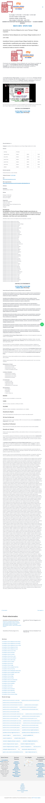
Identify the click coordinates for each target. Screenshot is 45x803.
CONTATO (22, 789)
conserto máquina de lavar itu (30, 741)
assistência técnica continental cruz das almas (11, 700)
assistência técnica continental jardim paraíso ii (11, 727)
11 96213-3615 (19, 112)
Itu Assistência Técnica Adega (7, 676)
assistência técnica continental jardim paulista (30, 727)
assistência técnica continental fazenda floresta (30, 700)
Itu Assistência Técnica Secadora (8, 652)
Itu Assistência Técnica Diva (7, 685)
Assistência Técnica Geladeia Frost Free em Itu (32, 631)
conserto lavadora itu (7, 738)
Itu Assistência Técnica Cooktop (8, 661)
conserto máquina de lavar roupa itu (10, 743)
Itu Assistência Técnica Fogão (7, 665)
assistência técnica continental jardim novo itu (28, 718)
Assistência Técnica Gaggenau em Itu (32, 621)
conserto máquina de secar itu (28, 743)
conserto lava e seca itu (19, 738)
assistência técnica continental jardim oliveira (31, 720)
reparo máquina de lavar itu (31, 752)
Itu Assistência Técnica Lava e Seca (9, 650)
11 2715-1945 (18, 111)
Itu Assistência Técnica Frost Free (8, 668)
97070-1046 (27, 26)
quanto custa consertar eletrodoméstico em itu (13, 752)
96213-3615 (17, 26)
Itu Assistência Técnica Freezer (8, 677)
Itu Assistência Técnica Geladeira (8, 683)
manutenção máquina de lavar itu (29, 749)
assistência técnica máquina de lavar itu (30, 732)
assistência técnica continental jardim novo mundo (12, 720)
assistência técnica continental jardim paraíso (30, 725)
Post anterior (4, 610)
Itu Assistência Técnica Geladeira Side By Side (11, 672)
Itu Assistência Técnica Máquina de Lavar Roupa (11, 643)
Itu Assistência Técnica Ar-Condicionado (9, 679)
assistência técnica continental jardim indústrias (31, 716)
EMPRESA (22, 785)
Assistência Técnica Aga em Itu (11, 630)
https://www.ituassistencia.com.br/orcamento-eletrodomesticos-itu (16, 183)
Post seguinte (41, 610)
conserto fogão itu (7, 735)
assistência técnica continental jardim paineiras (11, 725)
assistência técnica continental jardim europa (33, 713)
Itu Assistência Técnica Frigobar (8, 674)
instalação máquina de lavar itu (9, 749)
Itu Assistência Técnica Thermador (8, 692)
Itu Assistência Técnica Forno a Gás (8, 656)
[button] (42, 324)
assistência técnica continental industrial (10, 707)
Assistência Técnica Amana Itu (13, 621)
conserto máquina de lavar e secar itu (11, 741)
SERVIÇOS (22, 786)
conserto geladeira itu (28, 735)
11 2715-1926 (26, 111)
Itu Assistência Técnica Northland (8, 688)
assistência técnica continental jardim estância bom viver (13, 713)
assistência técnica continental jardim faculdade (11, 716)
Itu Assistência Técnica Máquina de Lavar (10, 648)
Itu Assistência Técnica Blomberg (8, 690)
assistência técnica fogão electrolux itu (11, 732)
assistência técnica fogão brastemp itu (30, 730)
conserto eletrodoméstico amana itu (9, 622)
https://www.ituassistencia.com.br (9, 179)
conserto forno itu (17, 735)
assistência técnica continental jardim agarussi (28, 707)
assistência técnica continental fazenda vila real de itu (12, 704)
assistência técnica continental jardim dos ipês (11, 709)
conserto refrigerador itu (26, 746)
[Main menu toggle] (42, 7)
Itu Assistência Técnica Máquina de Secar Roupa (11, 641)
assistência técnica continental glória (31, 704)
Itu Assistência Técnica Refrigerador (9, 681)
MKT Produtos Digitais (36, 797)
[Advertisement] (22, 73)
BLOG (22, 791)
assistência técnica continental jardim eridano (11, 711)
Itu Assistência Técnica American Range (9, 694)
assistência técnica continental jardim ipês (10, 718)
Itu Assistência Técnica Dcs (7, 686)
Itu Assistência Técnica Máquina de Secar (10, 647)
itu (19, 749)
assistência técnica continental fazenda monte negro (12, 702)
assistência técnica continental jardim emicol (30, 709)
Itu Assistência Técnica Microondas (8, 659)
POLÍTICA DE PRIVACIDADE (22, 790)
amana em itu (5, 621)
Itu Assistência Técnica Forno (7, 663)
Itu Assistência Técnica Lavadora (8, 654)
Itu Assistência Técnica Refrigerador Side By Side (11, 670)
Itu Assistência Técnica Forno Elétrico (9, 657)
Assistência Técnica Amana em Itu (11, 620)
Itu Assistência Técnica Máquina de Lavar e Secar (11, 645)
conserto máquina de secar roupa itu (11, 746)
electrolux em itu (37, 746)
